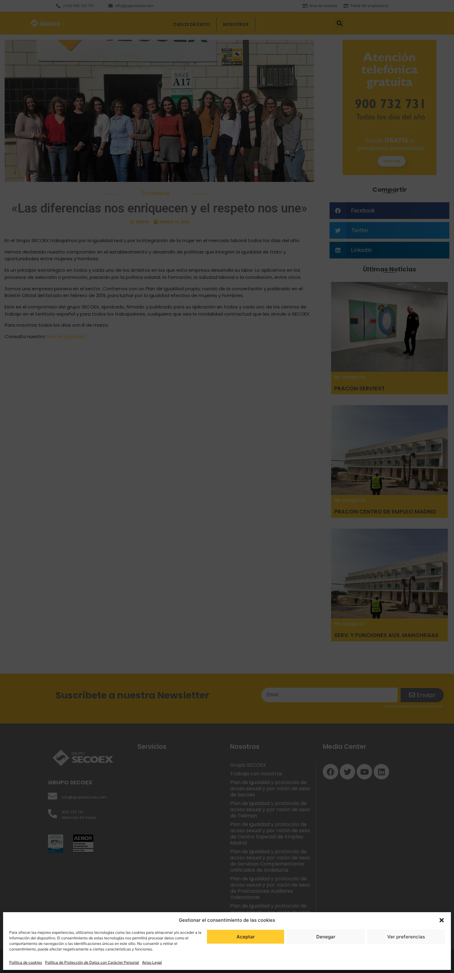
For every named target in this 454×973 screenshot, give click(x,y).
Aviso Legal (152, 962)
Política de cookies (25, 962)
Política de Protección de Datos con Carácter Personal (92, 962)
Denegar (325, 937)
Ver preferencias (406, 937)
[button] (442, 920)
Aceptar (246, 937)
